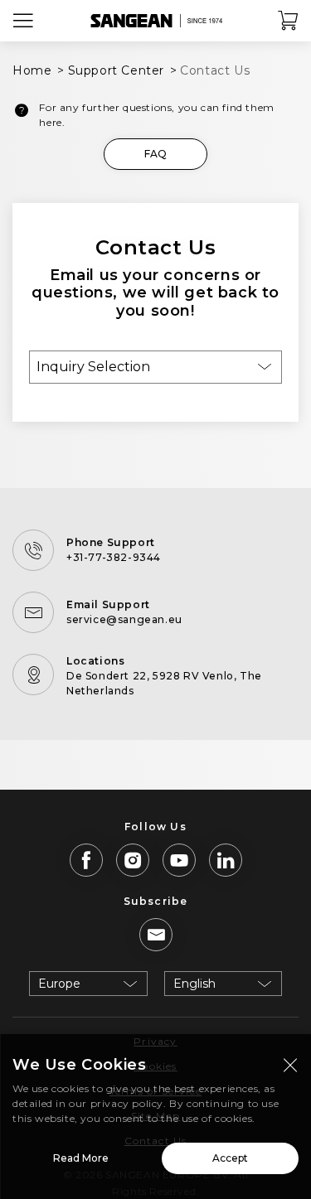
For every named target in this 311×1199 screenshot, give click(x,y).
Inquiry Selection (93, 367)
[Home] (156, 20)
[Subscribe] (156, 934)
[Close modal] (290, 1064)
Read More (81, 1158)
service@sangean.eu (124, 619)
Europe (59, 983)
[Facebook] (86, 860)
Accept (230, 1158)
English (194, 983)
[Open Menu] (23, 20)
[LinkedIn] (225, 860)
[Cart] (288, 20)
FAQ (155, 153)
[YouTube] (179, 860)
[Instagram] (132, 860)
